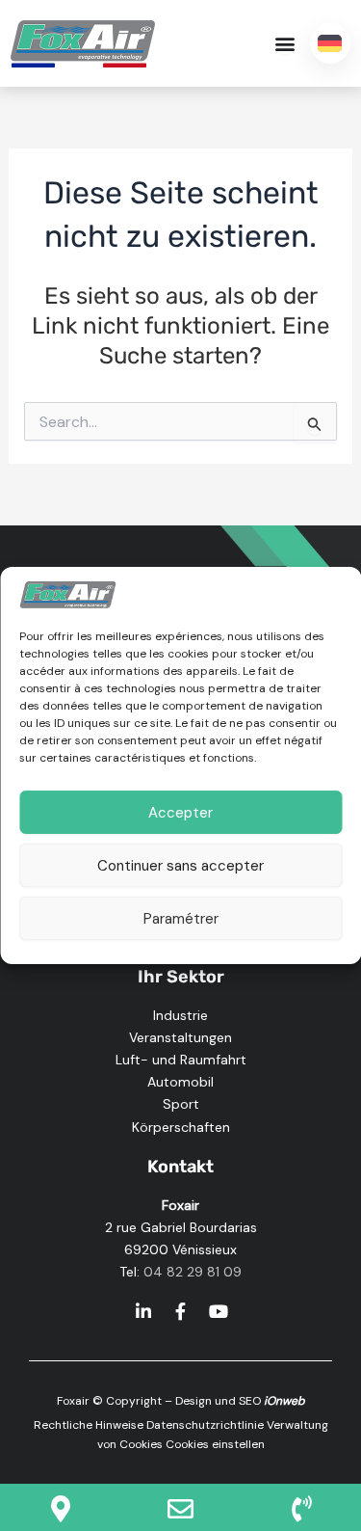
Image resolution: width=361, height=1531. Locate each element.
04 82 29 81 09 (192, 1271)
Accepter (180, 812)
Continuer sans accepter (180, 865)
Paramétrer (181, 918)
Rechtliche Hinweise (88, 1425)
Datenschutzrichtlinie (205, 1425)
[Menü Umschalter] (285, 43)
